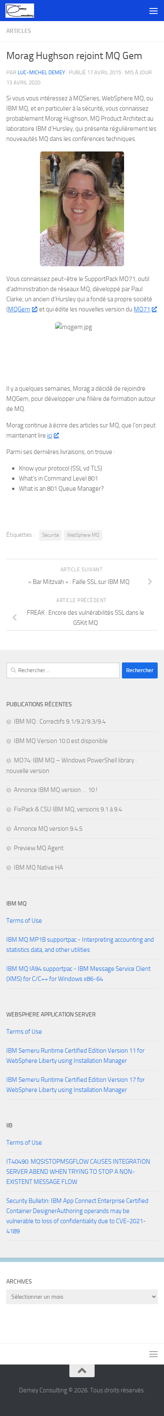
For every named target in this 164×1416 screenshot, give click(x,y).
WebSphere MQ (83, 535)
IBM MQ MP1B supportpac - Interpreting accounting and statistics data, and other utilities (80, 945)
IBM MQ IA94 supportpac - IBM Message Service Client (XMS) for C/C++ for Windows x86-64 (78, 974)
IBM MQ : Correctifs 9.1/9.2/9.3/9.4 (60, 721)
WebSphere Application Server (51, 1014)
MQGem (19, 309)
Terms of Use (24, 920)
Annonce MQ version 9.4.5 (48, 828)
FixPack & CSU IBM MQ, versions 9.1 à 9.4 (68, 809)
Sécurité (50, 535)
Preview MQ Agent (38, 848)
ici (49, 435)
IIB (9, 1125)
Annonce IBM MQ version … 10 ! (56, 790)
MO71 (142, 309)
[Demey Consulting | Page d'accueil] (24, 10)
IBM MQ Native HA (38, 867)
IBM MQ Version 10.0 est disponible (61, 741)
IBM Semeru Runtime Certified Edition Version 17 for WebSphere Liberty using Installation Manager (75, 1085)
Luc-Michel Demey (41, 72)
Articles (18, 31)
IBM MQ (16, 903)
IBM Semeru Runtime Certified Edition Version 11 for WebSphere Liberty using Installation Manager (75, 1056)
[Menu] (153, 10)
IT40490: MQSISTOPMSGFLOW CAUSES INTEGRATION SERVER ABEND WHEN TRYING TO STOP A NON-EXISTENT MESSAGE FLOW (78, 1172)
